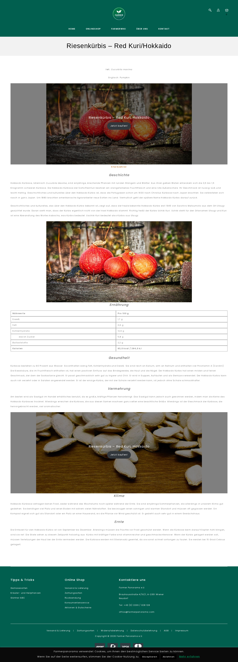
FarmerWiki (118, 28)
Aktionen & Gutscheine (78, 607)
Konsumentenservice (77, 602)
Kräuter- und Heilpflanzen (26, 593)
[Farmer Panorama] (119, 13)
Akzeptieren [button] (149, 656)
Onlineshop (93, 28)
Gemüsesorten (19, 588)
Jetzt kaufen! (119, 125)
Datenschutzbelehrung (144, 630)
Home (71, 28)
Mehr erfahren (189, 656)
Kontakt (164, 28)
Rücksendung (73, 597)
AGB (166, 630)
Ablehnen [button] (169, 656)
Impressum (181, 630)
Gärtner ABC (18, 597)
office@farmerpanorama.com (137, 612)
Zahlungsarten (73, 593)
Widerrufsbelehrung (112, 630)
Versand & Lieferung (77, 588)
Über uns (142, 28)
